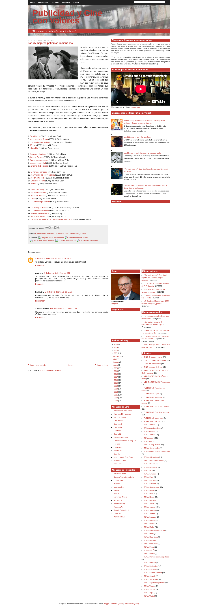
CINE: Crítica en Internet (153, 357)
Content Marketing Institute (124, 477)
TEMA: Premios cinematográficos (156, 557)
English (76, 2)
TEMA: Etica (148, 477)
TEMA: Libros (149, 524)
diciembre (117, 356)
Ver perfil (114, 303)
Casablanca (35, 136)
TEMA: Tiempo (149, 586)
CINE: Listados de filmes (44, 234)
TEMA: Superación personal (154, 583)
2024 (116, 347)
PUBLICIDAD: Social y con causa (156, 406)
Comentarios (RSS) (131, 604)
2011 (116, 395)
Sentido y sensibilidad (40, 214)
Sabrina (34, 184)
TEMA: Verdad (149, 596)
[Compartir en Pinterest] (58, 227)
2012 (116, 392)
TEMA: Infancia (149, 507)
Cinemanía (118, 427)
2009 (116, 401)
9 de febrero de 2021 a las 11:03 (63, 309)
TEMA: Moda (149, 534)
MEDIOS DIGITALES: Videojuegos (157, 382)
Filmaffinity (118, 450)
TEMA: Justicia (149, 514)
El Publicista (118, 480)
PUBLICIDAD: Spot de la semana (156, 412)
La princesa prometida (40, 202)
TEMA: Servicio (149, 576)
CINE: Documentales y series (155, 360)
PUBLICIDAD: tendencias (153, 418)
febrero (116, 362)
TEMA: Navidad (150, 540)
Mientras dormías (38, 196)
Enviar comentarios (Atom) (51, 370)
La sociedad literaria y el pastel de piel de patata (51, 219)
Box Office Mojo (120, 417)
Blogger (106, 604)
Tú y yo (33, 145)
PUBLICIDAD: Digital (151, 394)
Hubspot (117, 484)
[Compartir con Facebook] (55, 227)
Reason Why (118, 507)
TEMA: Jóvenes (150, 510)
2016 (116, 380)
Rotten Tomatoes (120, 460)
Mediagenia (118, 500)
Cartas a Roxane (36, 157)
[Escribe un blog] (49, 227)
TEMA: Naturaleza (151, 537)
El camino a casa (38, 216)
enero (115, 365)
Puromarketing (119, 503)
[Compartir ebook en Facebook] (51, 238)
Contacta (55, 2)
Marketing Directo (120, 497)
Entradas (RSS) (117, 604)
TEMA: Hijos (148, 494)
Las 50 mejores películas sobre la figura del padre (142, 153)
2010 (116, 398)
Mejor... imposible (38, 178)
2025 (116, 344)
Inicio (32, 2)
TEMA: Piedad (149, 554)
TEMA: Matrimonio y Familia (75, 234)
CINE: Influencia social (152, 364)
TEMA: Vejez (148, 593)
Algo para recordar (39, 193)
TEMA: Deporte (149, 464)
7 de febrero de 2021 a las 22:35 (57, 258)
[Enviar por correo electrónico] (46, 227)
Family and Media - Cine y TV (125, 441)
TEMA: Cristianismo (151, 457)
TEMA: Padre (149, 547)
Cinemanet (118, 424)
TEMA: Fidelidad (150, 484)
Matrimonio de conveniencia (43, 175)
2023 (116, 350)
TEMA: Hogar (149, 497)
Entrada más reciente (37, 365)
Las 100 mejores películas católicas (137, 137)
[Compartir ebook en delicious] (41, 240)
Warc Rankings (119, 517)
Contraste (117, 431)
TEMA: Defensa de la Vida (154, 460)
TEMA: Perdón (149, 550)
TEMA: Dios (148, 470)
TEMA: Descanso (150, 467)
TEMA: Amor (59, 234)
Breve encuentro (38, 181)
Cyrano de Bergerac (39, 166)
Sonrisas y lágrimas (38, 154)
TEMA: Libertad (149, 520)
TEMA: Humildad (150, 500)
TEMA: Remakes (150, 569)
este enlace (135, 107)
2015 (116, 383)
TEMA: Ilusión (149, 504)
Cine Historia (118, 421)
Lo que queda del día (40, 210)
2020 (116, 368)
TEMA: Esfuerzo (150, 474)
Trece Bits (117, 513)
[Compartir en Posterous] (65, 240)
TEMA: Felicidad (150, 480)
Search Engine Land (121, 510)
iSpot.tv (116, 494)
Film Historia (118, 447)
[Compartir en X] (52, 227)
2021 (116, 353)
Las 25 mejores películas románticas (50, 43)
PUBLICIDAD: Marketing (153, 397)
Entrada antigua (101, 365)
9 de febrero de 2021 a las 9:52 (57, 273)
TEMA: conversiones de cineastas (157, 451)
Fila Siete (117, 444)
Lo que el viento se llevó (40, 142)
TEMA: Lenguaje (150, 517)
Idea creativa (118, 487)
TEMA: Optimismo (150, 543)
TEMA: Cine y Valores (152, 445)
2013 (116, 389)
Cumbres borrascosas (39, 160)
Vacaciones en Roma (39, 139)
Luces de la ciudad (38, 163)
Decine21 (117, 434)
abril (115, 359)
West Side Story (37, 190)
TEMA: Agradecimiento (152, 428)
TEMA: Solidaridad (151, 579)
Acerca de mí (43, 2)
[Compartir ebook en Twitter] (76, 238)
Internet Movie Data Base (123, 457)
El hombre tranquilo (39, 172)
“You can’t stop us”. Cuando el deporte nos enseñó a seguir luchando (154, 277)
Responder (40, 265)
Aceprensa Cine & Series (123, 411)
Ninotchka (34, 148)
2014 (116, 386)
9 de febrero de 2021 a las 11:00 (58, 292)
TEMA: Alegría (149, 431)
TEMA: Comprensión (151, 448)
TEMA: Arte (148, 441)
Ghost (33, 199)
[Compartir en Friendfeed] (87, 240)
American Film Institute (122, 414)
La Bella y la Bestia (39, 207)
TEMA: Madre (149, 527)
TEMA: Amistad (149, 435)
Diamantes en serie (121, 437)
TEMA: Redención (150, 566)
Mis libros (66, 2)
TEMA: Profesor (150, 563)
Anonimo (39, 258)
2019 (116, 371)
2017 (116, 377)
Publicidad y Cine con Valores (67, 16)
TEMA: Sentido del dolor (153, 573)
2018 (116, 374)
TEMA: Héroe (149, 490)
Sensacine (118, 464)
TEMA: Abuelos (149, 425)
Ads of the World (120, 474)
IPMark (116, 490)
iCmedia (117, 454)
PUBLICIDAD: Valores (152, 421)
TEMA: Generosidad (151, 487)
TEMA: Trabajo (149, 589)
